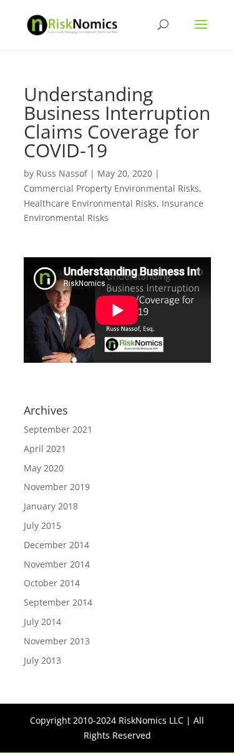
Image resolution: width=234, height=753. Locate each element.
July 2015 (42, 525)
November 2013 (57, 641)
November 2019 (57, 487)
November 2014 (57, 564)
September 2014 (58, 602)
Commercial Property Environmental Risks (111, 188)
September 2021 (58, 429)
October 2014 (52, 583)
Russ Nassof (61, 173)
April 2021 (45, 449)
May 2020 (44, 468)
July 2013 (42, 660)
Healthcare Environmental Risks (90, 203)
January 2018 (51, 506)
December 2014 (56, 545)
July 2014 (42, 622)
